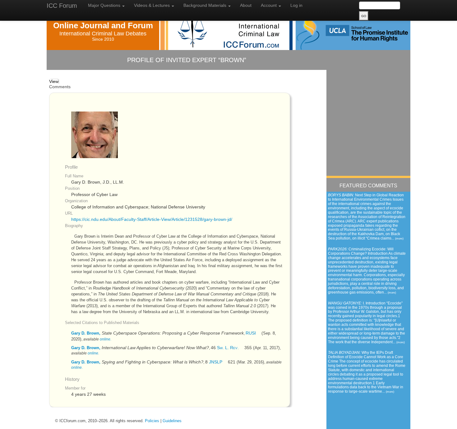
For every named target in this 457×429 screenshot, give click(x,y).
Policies (152, 421)
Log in (296, 5)
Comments (60, 86)
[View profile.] (94, 134)
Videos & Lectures (152, 5)
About (246, 5)
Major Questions (105, 5)
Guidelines (172, 421)
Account (269, 5)
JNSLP (215, 361)
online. (105, 339)
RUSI (251, 333)
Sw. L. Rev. (228, 347)
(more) (399, 238)
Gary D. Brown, (85, 333)
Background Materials (205, 5)
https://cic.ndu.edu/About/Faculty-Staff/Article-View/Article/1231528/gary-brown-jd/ (151, 219)
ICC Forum (62, 5)
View (53, 81)
